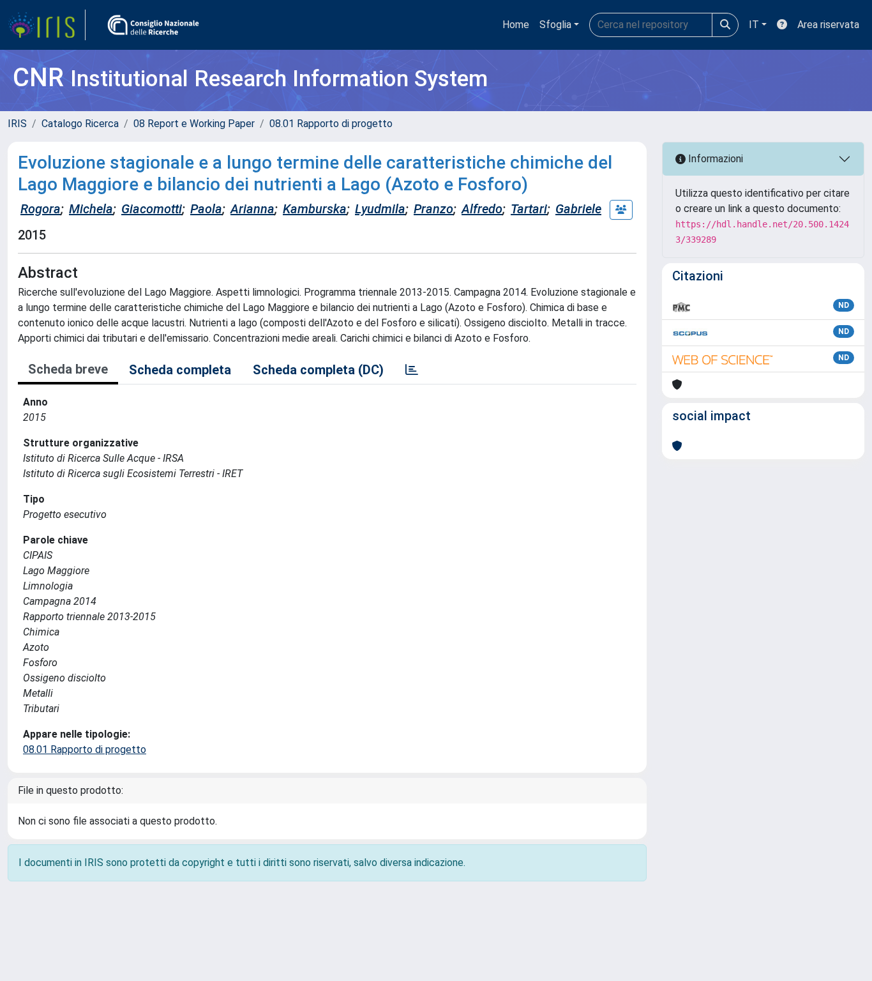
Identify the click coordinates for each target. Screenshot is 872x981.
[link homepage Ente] (153, 25)
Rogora (40, 209)
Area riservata (828, 25)
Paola (206, 209)
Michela (91, 209)
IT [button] (754, 25)
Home (515, 25)
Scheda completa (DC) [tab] (318, 369)
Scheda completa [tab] (180, 369)
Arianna (252, 209)
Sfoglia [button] (555, 25)
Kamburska (315, 209)
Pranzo (433, 209)
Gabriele (578, 209)
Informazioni (714, 159)
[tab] (412, 369)
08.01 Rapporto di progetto (331, 124)
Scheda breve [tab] (68, 369)
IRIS (17, 124)
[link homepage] (47, 25)
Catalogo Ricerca (80, 124)
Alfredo (482, 209)
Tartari (529, 209)
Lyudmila (380, 209)
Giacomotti (151, 209)
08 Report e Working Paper (194, 124)
